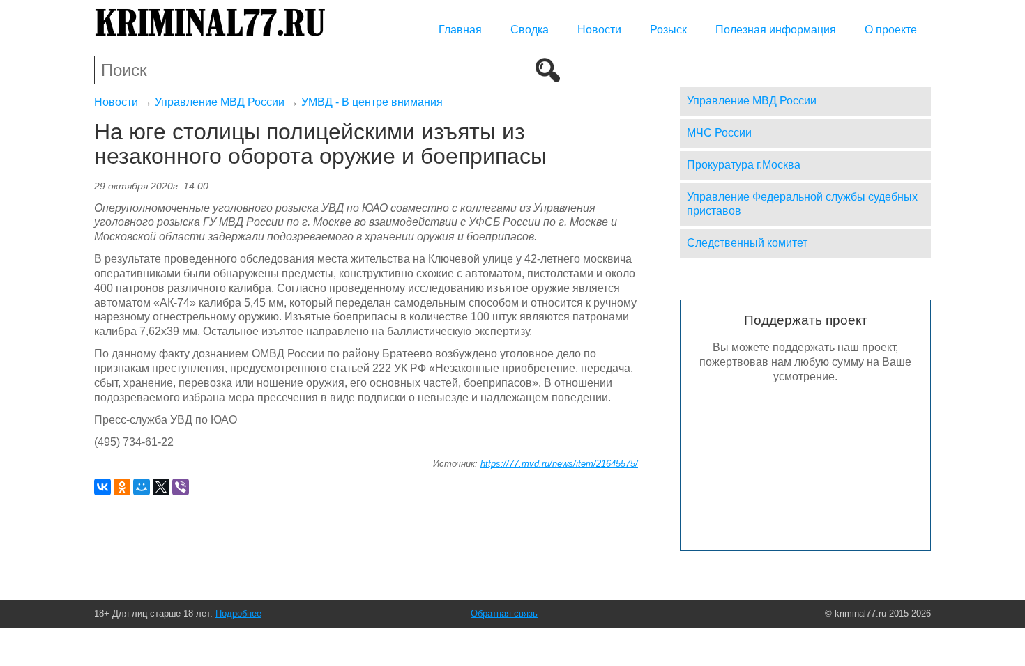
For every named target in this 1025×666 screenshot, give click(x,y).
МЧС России (719, 133)
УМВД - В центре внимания (372, 102)
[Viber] (180, 487)
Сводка (529, 30)
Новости (599, 30)
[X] (161, 487)
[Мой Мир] (141, 487)
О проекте (891, 30)
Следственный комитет (747, 243)
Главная (460, 30)
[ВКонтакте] (102, 487)
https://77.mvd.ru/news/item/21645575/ (559, 463)
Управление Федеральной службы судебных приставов (802, 204)
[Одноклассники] (122, 487)
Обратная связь (504, 613)
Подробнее (238, 613)
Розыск (668, 30)
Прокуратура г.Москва (743, 165)
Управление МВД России (219, 102)
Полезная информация (775, 30)
